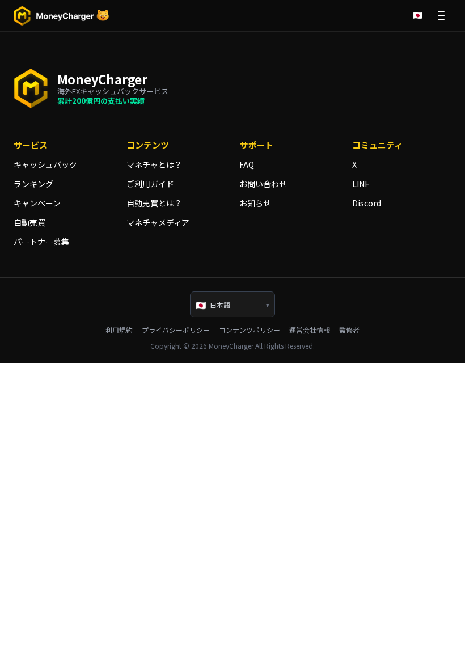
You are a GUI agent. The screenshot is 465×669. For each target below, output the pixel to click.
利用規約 (119, 330)
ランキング (33, 184)
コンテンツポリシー (249, 330)
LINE (361, 184)
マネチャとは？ (154, 164)
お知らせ (255, 203)
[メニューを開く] (441, 16)
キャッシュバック (45, 164)
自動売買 (29, 222)
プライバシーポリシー (176, 330)
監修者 (349, 330)
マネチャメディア (157, 222)
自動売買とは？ (154, 203)
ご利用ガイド (150, 184)
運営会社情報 (309, 330)
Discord (366, 203)
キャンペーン (37, 203)
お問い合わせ (263, 184)
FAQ (246, 164)
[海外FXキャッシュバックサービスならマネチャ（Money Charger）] (62, 16)
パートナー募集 (41, 241)
